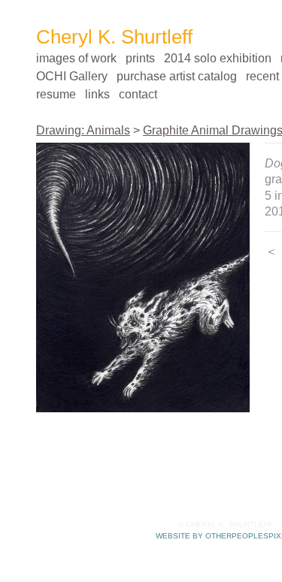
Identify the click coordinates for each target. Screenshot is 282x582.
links (97, 94)
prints (140, 58)
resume (56, 94)
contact (138, 94)
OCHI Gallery (72, 76)
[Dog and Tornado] (143, 277)
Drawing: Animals (83, 130)
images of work (76, 58)
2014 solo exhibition (217, 58)
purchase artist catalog (177, 76)
